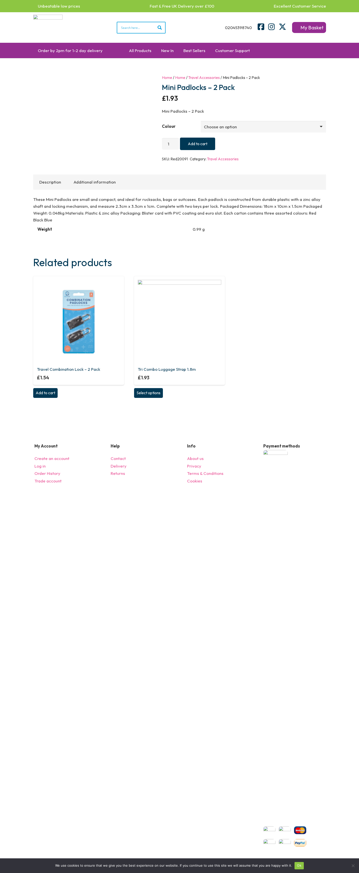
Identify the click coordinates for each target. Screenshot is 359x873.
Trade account (48, 480)
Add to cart (197, 143)
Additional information (95, 182)
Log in (40, 466)
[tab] (50, 182)
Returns (118, 473)
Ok (299, 865)
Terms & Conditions (205, 473)
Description (50, 182)
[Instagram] (271, 27)
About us (195, 458)
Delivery (119, 466)
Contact (118, 458)
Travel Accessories (204, 77)
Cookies (194, 480)
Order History (47, 473)
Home (167, 77)
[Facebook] (261, 27)
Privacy (194, 466)
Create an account (51, 458)
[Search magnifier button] (160, 27)
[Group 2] (48, 27)
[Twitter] (282, 27)
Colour (169, 126)
